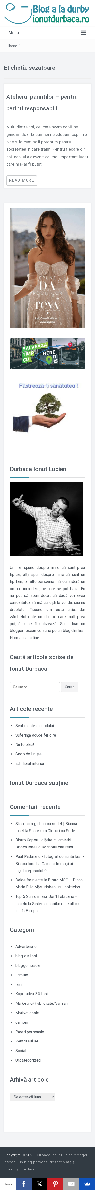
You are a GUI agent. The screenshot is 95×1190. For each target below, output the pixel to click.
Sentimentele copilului (34, 725)
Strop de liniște (28, 754)
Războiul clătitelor (58, 847)
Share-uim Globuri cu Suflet (52, 830)
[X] (40, 1184)
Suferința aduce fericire (35, 735)
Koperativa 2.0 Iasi (31, 994)
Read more (21, 180)
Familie (21, 975)
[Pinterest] (55, 1184)
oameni (21, 1022)
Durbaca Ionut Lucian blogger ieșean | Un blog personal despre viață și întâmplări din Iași (46, 1162)
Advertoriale (26, 946)
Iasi (18, 984)
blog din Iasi (26, 956)
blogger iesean (28, 965)
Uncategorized (28, 1060)
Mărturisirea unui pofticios (57, 887)
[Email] (71, 1184)
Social (20, 1050)
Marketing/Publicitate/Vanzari (41, 1003)
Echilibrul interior (29, 763)
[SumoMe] (87, 1184)
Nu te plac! (24, 744)
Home (12, 46)
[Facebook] (24, 1184)
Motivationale (27, 1013)
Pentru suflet (26, 1041)
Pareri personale (29, 1032)
